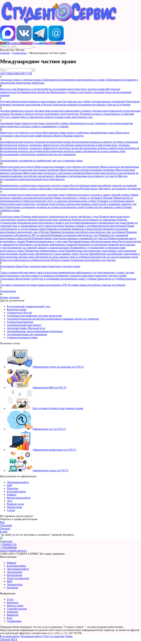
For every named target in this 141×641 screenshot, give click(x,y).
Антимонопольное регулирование (27, 334)
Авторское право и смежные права (21, 79)
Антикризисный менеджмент (24, 325)
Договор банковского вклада (17, 110)
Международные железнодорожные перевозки (87, 169)
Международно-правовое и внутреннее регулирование (67, 166)
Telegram (5, 528)
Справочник (19, 52)
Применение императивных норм (45, 250)
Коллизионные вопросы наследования (23, 151)
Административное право (22, 337)
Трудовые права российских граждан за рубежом (96, 284)
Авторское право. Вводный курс (26, 328)
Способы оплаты (17, 608)
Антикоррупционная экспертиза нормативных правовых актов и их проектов (53, 318)
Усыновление (8, 291)
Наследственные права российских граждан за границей (103, 185)
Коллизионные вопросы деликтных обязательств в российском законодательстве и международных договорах (65, 145)
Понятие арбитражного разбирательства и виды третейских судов (60, 216)
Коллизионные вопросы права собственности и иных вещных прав (85, 151)
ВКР (9, 485)
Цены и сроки (15, 605)
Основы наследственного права (103, 207)
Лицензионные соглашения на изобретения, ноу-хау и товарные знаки (41, 160)
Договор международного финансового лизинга (63, 110)
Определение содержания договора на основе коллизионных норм (44, 207)
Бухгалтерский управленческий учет (28, 306)
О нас (10, 599)
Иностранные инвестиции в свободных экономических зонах (79, 132)
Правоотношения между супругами (47, 241)
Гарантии (12, 611)
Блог (9, 617)
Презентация (14, 507)
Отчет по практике (18, 578)
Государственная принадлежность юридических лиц (31, 101)
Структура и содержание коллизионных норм (57, 278)
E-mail (3, 531)
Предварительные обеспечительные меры (93, 241)
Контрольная (14, 575)
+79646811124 (8, 544)
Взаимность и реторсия (31, 89)
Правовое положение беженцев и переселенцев (74, 228)
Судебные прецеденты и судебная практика (110, 278)
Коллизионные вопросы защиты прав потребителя (109, 148)
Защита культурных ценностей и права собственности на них (58, 123)
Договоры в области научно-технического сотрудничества (44, 113)
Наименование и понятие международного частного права (35, 185)
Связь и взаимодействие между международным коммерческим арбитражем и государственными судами (62, 272)
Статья (11, 510)
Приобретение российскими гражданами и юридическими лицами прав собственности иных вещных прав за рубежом (70, 255)
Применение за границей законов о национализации (38, 247)
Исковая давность (73, 135)
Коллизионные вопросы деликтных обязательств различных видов (39, 148)
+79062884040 (8, 547)
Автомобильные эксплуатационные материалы (35, 331)
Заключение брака (11, 123)
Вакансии (12, 614)
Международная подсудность (17, 166)
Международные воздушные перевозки (36, 169)
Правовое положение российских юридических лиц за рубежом (88, 232)
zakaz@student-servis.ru (13, 550)
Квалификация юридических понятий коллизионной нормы (36, 141)
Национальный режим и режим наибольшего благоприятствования (40, 188)
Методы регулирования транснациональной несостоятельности (63, 178)
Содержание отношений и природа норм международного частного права (83, 275)
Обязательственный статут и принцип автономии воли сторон (59, 201)
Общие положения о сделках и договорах (78, 197)
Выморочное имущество (36, 92)
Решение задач (15, 503)
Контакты (12, 602)
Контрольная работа (18, 497)
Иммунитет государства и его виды (21, 132)
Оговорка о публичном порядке (115, 201)
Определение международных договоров (24, 204)
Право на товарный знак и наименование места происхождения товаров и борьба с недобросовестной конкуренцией (69, 224)
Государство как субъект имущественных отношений (94, 101)
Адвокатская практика (20, 321)
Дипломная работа (18, 482)
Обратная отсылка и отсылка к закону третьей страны (98, 194)
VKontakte (6, 525)
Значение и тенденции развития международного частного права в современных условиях (66, 125)
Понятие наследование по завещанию (94, 219)
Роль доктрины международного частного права (51, 266)
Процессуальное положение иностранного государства (83, 260)
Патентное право (10, 216)
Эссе (9, 500)
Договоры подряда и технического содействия (106, 113)
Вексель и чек (8, 89)
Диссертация (14, 572)
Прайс (69, 636)
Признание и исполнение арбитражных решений (48, 244)
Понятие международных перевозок (50, 219)
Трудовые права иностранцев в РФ (47, 284)
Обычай (108, 197)
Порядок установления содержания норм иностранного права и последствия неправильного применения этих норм (63, 221)
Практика (12, 488)
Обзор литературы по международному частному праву (33, 194)
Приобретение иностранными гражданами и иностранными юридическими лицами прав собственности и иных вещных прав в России (68, 252)
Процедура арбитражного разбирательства (25, 260)
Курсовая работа (16, 491)
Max (2, 522)
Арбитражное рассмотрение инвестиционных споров (73, 79)
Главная (4, 52)
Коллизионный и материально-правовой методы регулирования (37, 154)
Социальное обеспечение (15, 278)
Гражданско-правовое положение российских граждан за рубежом (91, 104)
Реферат (11, 494)
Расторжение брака (11, 266)
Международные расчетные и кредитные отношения (54, 173)
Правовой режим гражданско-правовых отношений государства (69, 238)
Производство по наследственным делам (114, 256)
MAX (14, 639)
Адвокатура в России (19, 312)
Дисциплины (15, 584)
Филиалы (12, 587)
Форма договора (9, 297)
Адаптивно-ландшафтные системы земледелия (34, 315)
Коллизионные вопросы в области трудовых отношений (105, 141)
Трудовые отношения (13, 284)
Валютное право (16, 309)
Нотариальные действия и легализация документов (110, 188)
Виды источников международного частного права (75, 89)
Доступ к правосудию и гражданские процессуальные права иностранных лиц (46, 117)
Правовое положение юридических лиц (75, 235)
